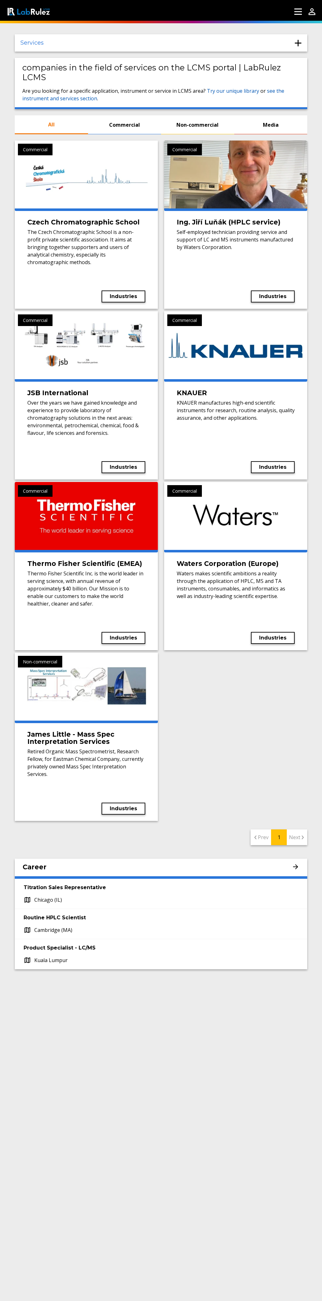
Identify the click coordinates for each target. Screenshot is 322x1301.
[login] (312, 11)
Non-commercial (197, 124)
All (51, 124)
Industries (123, 296)
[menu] (298, 11)
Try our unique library (233, 90)
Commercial (124, 124)
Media (271, 124)
